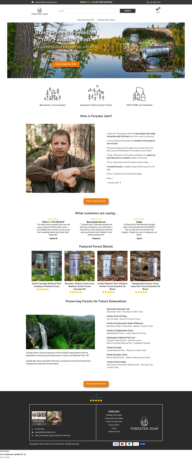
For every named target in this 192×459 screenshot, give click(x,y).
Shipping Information (114, 415)
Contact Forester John (114, 421)
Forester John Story (106, 20)
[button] (42, 289)
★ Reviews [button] (4, 451)
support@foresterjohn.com (46, 2)
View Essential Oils (85, 20)
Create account (114, 431)
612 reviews (5, 457)
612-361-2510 (155, 2)
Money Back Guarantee (114, 418)
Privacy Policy (114, 424)
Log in (114, 428)
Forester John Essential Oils (54, 444)
